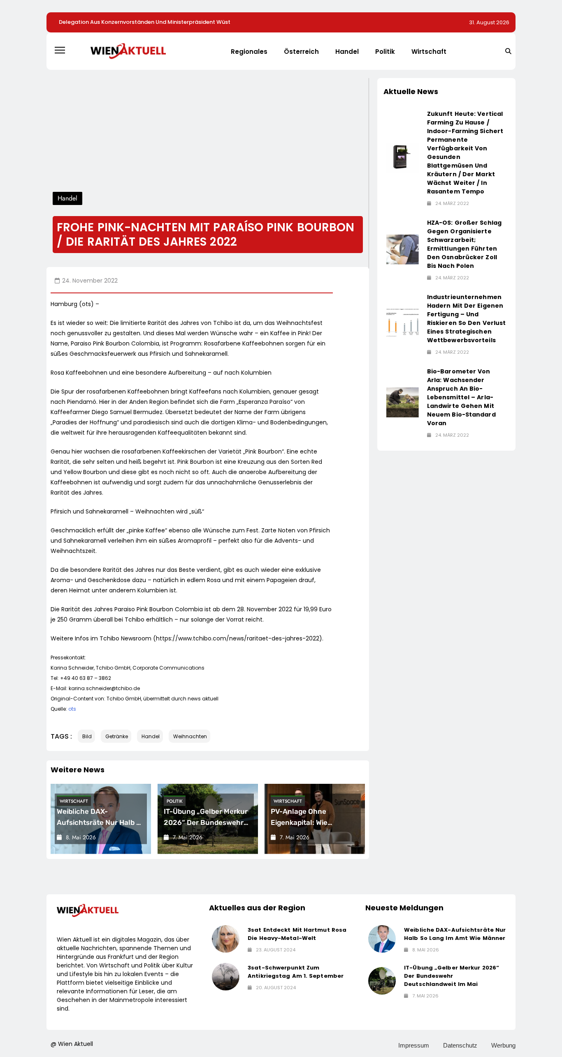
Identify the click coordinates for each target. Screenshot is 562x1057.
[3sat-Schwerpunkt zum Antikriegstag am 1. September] (225, 976)
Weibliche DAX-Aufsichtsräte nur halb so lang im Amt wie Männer (101, 822)
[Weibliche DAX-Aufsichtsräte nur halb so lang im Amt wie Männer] (382, 939)
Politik (385, 51)
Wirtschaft (428, 51)
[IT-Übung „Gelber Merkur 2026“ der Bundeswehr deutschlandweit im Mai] (382, 981)
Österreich (301, 51)
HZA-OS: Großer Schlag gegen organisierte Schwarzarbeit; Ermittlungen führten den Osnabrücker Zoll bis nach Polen (464, 244)
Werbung (503, 1045)
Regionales (249, 51)
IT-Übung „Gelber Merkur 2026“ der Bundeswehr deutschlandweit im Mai (206, 822)
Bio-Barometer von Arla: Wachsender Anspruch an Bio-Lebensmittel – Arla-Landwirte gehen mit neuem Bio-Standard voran (461, 397)
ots (72, 708)
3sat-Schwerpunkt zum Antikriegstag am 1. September (296, 972)
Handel (347, 51)
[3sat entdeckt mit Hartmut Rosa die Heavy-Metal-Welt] (225, 939)
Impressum (413, 1045)
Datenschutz (460, 1045)
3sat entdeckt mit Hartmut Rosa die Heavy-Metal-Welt (297, 934)
